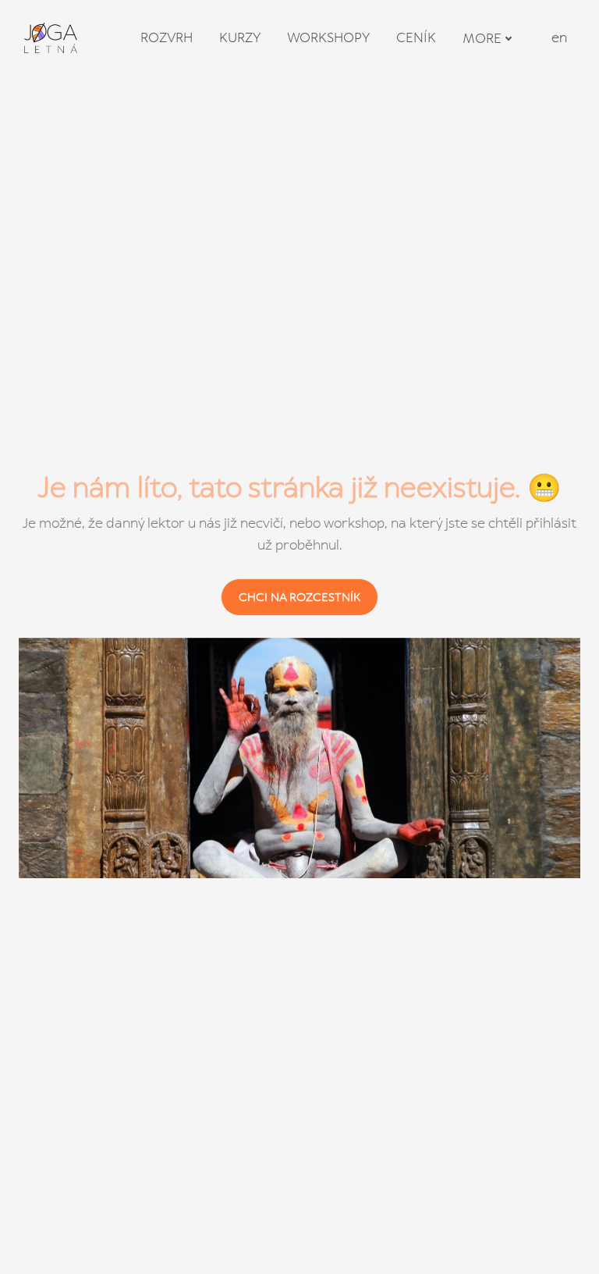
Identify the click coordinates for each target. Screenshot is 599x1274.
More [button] (482, 38)
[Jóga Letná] (51, 38)
